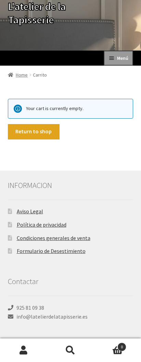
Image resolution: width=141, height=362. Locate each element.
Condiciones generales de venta (53, 237)
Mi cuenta (23, 350)
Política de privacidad (41, 224)
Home (22, 75)
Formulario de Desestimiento (51, 250)
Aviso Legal (30, 211)
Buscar (70, 350)
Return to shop (33, 131)
